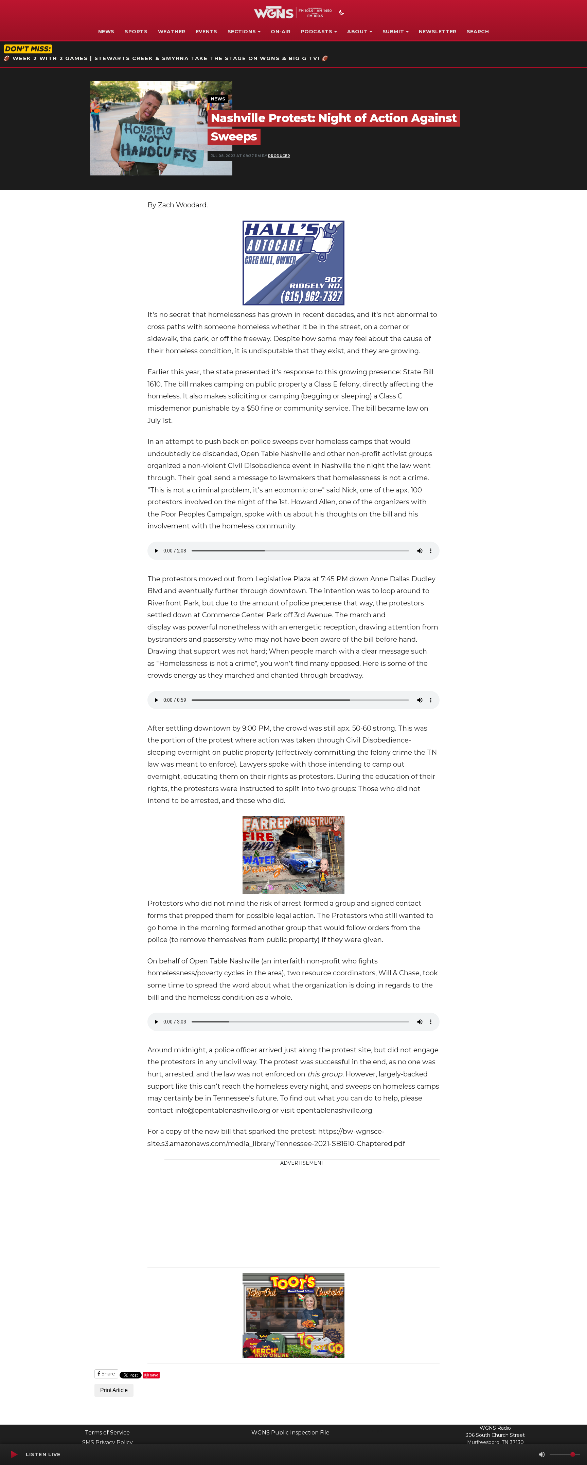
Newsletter (438, 32)
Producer (279, 156)
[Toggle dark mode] (340, 13)
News (106, 32)
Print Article (114, 1390)
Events (206, 32)
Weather (171, 32)
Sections (242, 32)
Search (478, 32)
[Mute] (542, 1454)
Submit (393, 32)
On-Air (281, 32)
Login (375, 1431)
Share (107, 1374)
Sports (136, 32)
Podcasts (317, 32)
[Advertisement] (342, 1214)
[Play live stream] (14, 1454)
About (357, 32)
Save (154, 1374)
